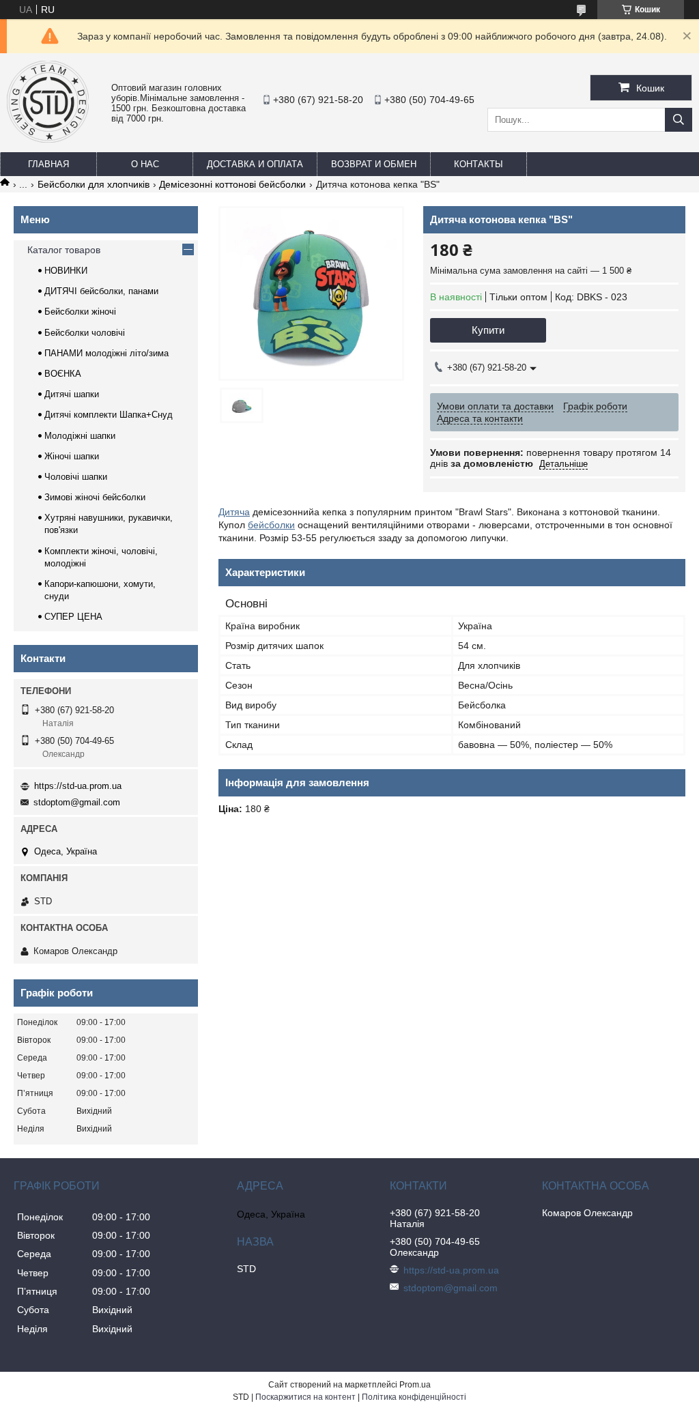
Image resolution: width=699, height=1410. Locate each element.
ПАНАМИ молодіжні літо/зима (106, 353)
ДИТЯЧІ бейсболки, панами (101, 291)
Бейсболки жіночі (80, 311)
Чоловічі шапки (75, 477)
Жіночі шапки (71, 456)
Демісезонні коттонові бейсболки (232, 184)
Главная (48, 164)
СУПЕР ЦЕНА (73, 617)
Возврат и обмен (373, 164)
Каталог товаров (63, 249)
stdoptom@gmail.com (76, 802)
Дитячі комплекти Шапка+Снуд (108, 414)
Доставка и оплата (255, 164)
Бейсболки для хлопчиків (93, 184)
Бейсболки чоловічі (84, 333)
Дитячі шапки (71, 394)
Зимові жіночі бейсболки (94, 497)
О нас (145, 164)
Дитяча (234, 511)
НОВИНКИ (65, 270)
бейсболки (271, 524)
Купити (488, 330)
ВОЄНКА (62, 374)
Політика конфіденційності (414, 1397)
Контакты (478, 164)
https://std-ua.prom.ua (78, 786)
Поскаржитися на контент (305, 1397)
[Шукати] (678, 120)
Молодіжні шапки (79, 436)
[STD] (48, 139)
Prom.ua (415, 1385)
